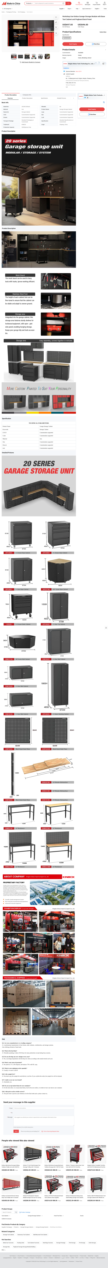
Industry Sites (65, 1255)
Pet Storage (82, 1242)
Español (20, 1257)
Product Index (83, 1255)
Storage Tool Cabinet (8, 1234)
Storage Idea (6, 1247)
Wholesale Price (56, 1255)
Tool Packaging (21, 12)
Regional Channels (74, 1255)
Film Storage (72, 1242)
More (3, 1250)
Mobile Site (90, 1255)
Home (3, 12)
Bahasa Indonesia (101, 1257)
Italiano (45, 1257)
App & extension (86, 8)
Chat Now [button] (97, 44)
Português (26, 1257)
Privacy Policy (79, 1261)
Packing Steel (20, 1242)
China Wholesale (47, 1255)
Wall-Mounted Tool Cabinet (40, 1234)
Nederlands (57, 1257)
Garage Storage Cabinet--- (34, 1215)
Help (77, 8)
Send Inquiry (73, 44)
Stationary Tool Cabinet (23, 1234)
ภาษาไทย (81, 1257)
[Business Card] (104, 102)
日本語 (72, 1257)
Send (16, 1131)
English (14, 1257)
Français (32, 1257)
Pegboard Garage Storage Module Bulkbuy (24, 1247)
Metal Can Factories (8, 1242)
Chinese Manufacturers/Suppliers (34, 1255)
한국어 (67, 1257)
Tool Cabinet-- (5, 1215)
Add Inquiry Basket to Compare (31, 62)
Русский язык (39, 1257)
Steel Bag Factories (48, 1242)
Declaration (71, 1261)
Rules (105, 8)
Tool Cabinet (29, 12)
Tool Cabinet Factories (33, 1242)
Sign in (104, 4)
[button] (70, 98)
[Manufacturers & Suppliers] (11, 3)
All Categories (7, 8)
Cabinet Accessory (6, 1218)
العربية (63, 1257)
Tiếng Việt (92, 1257)
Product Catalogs (25, 1212)
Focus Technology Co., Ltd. (43, 1261)
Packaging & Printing (11, 12)
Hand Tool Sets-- (58, 1215)
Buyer (69, 8)
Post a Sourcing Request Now (50, 1131)
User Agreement (63, 1261)
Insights (96, 1255)
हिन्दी (77, 1257)
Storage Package (60, 1242)
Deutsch (51, 1257)
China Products (21, 1255)
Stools (81, 1215)
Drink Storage (92, 1242)
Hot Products (13, 1255)
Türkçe (86, 1257)
